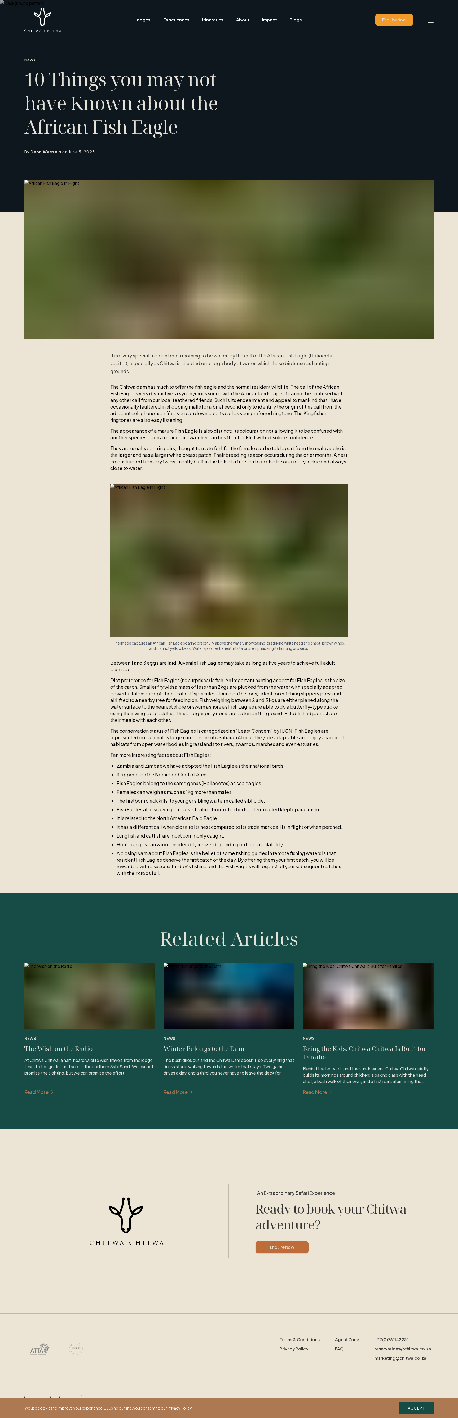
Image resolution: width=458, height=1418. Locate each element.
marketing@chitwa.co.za (400, 1358)
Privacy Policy (294, 1349)
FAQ (339, 1349)
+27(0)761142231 (391, 1339)
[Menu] (428, 19)
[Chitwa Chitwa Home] (42, 20)
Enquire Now (394, 20)
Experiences (176, 20)
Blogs (296, 20)
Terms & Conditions (300, 1339)
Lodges (142, 20)
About (242, 20)
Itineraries (212, 20)
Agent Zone (347, 1339)
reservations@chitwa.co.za (403, 1349)
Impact (269, 20)
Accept (416, 1408)
